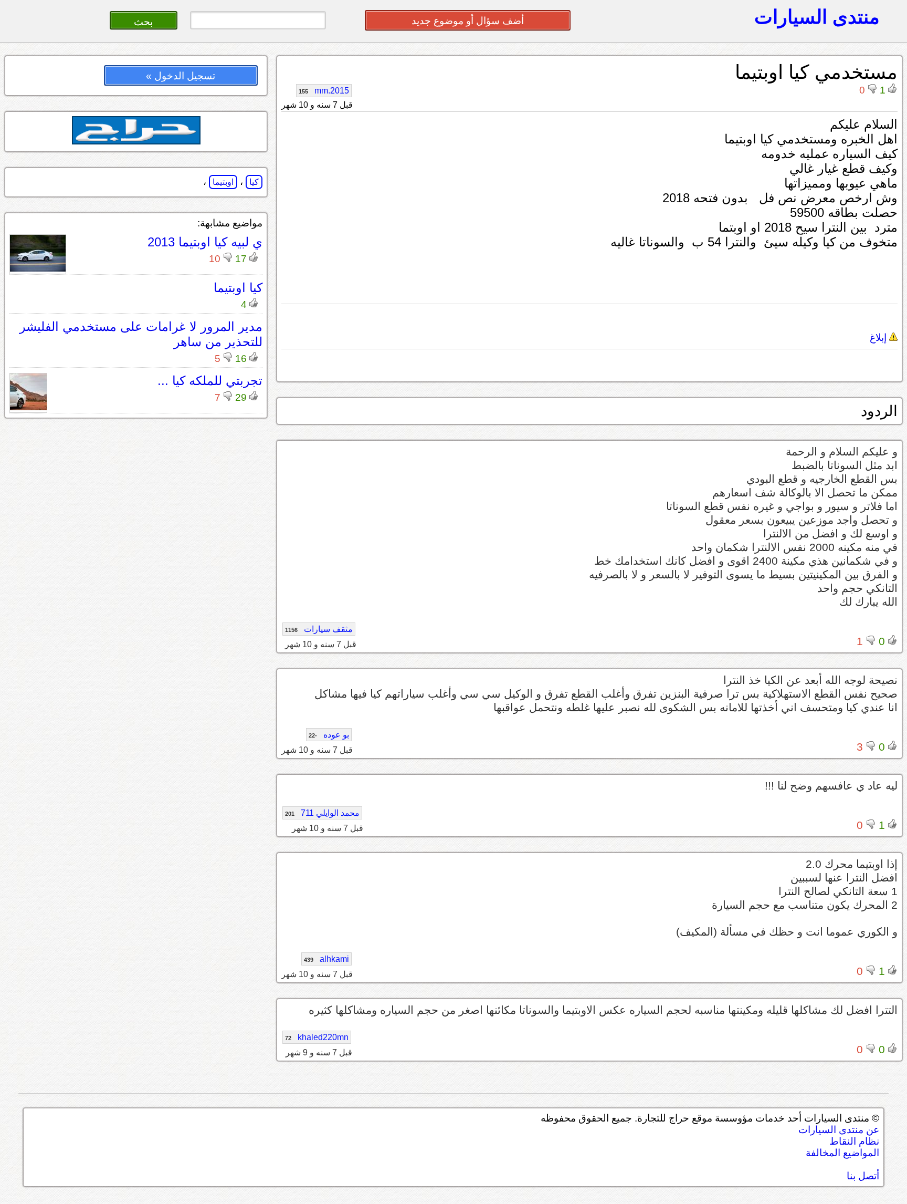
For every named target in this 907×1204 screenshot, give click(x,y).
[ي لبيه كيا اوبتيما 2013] (38, 268)
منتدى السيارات (817, 17)
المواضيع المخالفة (842, 1152)
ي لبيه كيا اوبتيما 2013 (204, 242)
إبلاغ (879, 337)
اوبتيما (223, 182)
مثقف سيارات (319, 629)
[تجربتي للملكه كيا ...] (28, 407)
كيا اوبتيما (238, 288)
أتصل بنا (863, 1175)
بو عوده (329, 734)
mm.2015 (324, 90)
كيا (254, 182)
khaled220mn (317, 1037)
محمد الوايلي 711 (322, 812)
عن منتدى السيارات (838, 1129)
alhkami (326, 958)
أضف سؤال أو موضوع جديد (468, 20)
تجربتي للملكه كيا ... (209, 380)
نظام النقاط (854, 1141)
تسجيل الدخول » (180, 75)
